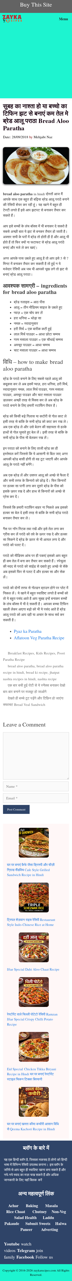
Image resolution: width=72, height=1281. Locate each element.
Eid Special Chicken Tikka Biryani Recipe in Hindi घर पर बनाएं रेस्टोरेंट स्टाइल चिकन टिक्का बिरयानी (31, 1074)
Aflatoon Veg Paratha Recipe (39, 637)
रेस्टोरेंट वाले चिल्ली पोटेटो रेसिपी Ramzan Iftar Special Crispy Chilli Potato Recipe (32, 1019)
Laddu (48, 1217)
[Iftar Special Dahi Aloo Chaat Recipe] (34, 948)
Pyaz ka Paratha (28, 631)
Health (30, 1217)
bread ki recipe (37, 672)
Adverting (49, 1229)
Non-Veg (59, 1211)
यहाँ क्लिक (31, 1180)
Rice (10, 1211)
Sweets (44, 1223)
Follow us (44, 1257)
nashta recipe (47, 678)
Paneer (26, 1229)
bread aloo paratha (21, 666)
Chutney (39, 1211)
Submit (31, 1223)
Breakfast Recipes (21, 653)
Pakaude (11, 1223)
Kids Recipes (45, 653)
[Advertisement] (36, 62)
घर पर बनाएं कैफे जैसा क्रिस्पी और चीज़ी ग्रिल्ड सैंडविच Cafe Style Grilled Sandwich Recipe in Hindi (31, 869)
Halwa (60, 1223)
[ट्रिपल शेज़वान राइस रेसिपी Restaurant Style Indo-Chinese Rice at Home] (34, 898)
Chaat (19, 1211)
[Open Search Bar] (45, 19)
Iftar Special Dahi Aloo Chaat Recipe (33, 969)
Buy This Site (36, 4)
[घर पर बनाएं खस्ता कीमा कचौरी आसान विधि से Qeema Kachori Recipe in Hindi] (34, 1102)
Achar (13, 1206)
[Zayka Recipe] (13, 19)
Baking (32, 1206)
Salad (19, 1217)
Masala (51, 1206)
